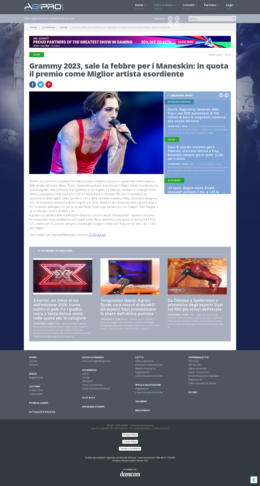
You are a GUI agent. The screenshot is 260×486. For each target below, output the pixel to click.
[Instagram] (176, 18)
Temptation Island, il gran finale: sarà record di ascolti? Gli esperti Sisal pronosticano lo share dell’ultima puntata (128, 306)
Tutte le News (163, 6)
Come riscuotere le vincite (96, 388)
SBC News (141, 401)
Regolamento (36, 377)
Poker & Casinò (38, 402)
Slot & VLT (89, 397)
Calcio (85, 373)
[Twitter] (176, 24)
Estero (192, 392)
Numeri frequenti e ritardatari (203, 375)
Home (139, 6)
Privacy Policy (130, 434)
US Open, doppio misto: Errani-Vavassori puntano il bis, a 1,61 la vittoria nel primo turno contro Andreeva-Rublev (193, 194)
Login (230, 6)
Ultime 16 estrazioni (198, 372)
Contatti (189, 6)
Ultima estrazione (144, 361)
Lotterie (34, 386)
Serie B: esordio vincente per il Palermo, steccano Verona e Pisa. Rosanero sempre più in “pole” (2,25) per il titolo (195, 153)
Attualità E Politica (42, 411)
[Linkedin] (169, 18)
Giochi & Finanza (93, 357)
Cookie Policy (130, 441)
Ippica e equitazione (148, 384)
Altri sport (87, 381)
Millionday (142, 410)
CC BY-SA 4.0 (97, 235)
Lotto (139, 357)
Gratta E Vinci (36, 390)
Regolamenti (141, 388)
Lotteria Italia (36, 393)
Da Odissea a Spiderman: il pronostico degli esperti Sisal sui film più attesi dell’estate (195, 304)
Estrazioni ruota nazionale (149, 364)
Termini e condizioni (130, 448)
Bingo (33, 373)
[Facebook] (169, 24)
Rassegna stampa (93, 406)
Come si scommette (92, 384)
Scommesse (48, 27)
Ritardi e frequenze (145, 368)
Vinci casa (193, 361)
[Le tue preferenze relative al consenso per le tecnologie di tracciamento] (253, 479)
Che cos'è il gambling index (96, 361)
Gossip (64, 27)
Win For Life (194, 364)
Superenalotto (198, 357)
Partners (210, 6)
